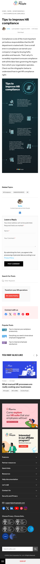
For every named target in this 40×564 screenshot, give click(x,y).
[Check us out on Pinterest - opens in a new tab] (21, 508)
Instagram (14, 314)
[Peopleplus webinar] (20, 415)
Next (37, 355)
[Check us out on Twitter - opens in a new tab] (7, 508)
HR (27, 192)
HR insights (6, 390)
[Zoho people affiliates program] (20, 441)
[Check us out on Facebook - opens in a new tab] (3, 508)
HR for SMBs (15, 390)
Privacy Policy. (9, 258)
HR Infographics (18, 11)
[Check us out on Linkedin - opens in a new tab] (12, 508)
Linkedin (18, 314)
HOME (4, 11)
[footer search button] (35, 549)
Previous (34, 355)
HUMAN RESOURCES (19, 192)
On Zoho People (25, 390)
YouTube (27, 314)
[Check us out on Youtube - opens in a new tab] (17, 508)
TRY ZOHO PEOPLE (12, 296)
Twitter (10, 314)
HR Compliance (7, 192)
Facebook (6, 314)
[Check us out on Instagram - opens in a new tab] (25, 508)
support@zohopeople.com (15, 503)
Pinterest (23, 314)
